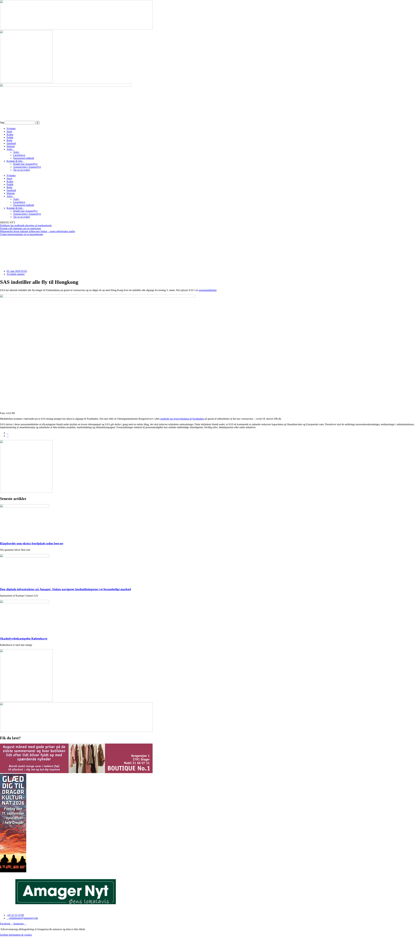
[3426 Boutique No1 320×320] (26, 700)
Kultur (10, 134)
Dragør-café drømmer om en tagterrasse (20, 228)
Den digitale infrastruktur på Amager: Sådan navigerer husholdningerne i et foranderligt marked (65, 589)
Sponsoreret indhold (23, 158)
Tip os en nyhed (21, 170)
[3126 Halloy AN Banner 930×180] (76, 28)
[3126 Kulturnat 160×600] (13, 871)
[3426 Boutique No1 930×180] (76, 731)
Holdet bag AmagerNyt (25, 164)
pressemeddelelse (208, 290)
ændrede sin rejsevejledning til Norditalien (182, 418)
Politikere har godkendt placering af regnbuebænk (26, 225)
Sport (9, 131)
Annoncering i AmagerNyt (27, 167)
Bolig (9, 140)
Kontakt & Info (14, 161)
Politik (10, 137)
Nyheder (11, 128)
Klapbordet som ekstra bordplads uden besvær (31, 543)
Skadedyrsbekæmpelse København (23, 638)
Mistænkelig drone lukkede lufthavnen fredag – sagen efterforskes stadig (37, 231)
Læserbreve (19, 155)
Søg (2, 122)
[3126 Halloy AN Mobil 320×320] (26, 491)
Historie (11, 146)
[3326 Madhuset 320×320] (26, 81)
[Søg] (38, 122)
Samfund (11, 143)
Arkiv (10, 149)
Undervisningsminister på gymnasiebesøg (21, 234)
